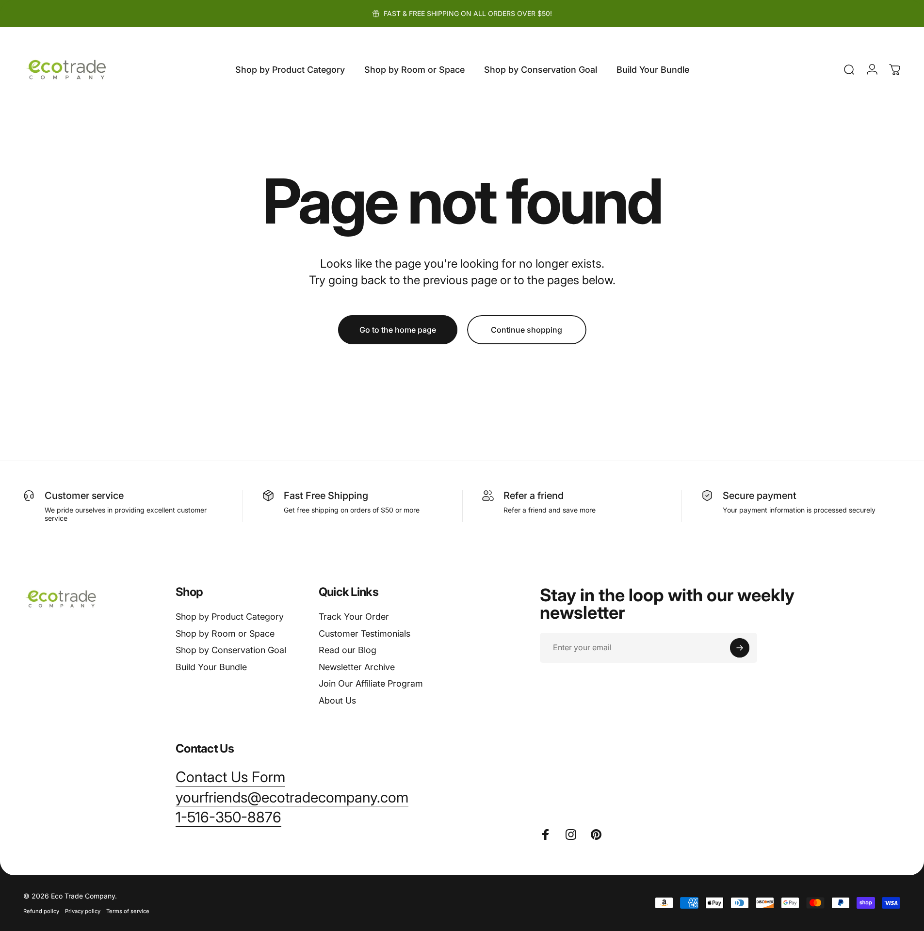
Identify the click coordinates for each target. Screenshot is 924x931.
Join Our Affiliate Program (371, 683)
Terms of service (127, 911)
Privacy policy (82, 911)
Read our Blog (347, 650)
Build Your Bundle (211, 667)
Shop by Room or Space (225, 633)
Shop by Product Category (230, 616)
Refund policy (41, 911)
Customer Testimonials (364, 633)
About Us (337, 700)
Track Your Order (354, 616)
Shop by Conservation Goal (231, 650)
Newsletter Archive (357, 667)
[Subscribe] (739, 648)
